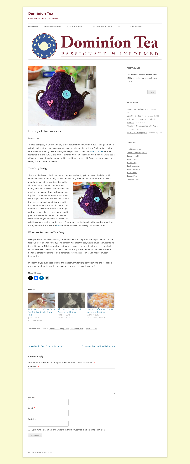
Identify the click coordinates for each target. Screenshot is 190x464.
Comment (33, 366)
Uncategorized (133, 179)
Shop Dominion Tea (52, 26)
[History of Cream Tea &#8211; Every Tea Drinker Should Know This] (41, 300)
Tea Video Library (134, 26)
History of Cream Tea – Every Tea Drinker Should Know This (41, 312)
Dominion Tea (40, 13)
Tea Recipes (132, 172)
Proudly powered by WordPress (40, 452)
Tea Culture (131, 159)
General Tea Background (59, 328)
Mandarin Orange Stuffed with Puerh (142, 126)
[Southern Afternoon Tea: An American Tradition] (100, 300)
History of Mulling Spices (137, 132)
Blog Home (33, 26)
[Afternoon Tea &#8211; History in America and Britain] (71, 300)
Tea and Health (133, 156)
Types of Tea (132, 176)
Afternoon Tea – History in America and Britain (70, 310)
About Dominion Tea (76, 26)
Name (31, 397)
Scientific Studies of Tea (136, 116)
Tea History (131, 162)
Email (31, 408)
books (59, 225)
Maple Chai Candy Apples (137, 109)
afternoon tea (96, 151)
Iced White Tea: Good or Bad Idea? (45, 346)
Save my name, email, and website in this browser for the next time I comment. (69, 429)
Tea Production (133, 169)
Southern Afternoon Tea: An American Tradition (100, 310)
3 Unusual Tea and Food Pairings (98, 346)
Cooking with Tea (134, 149)
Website (32, 419)
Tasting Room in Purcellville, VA (106, 26)
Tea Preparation (76, 328)
